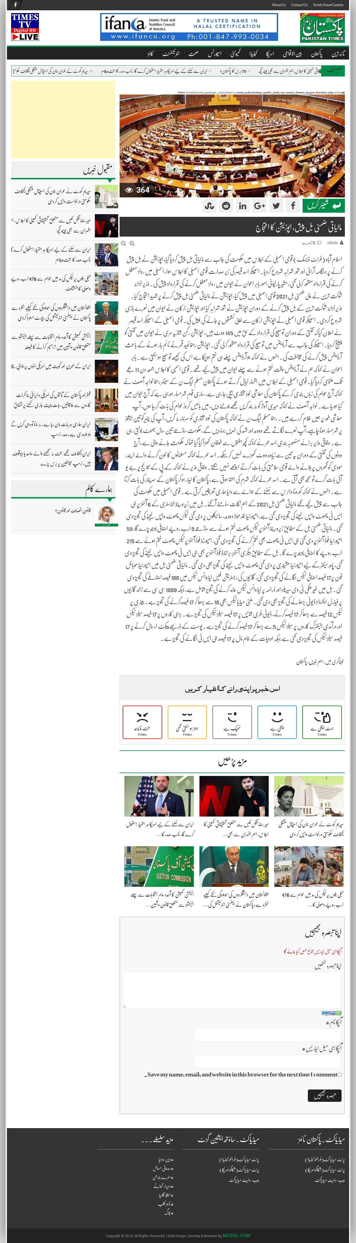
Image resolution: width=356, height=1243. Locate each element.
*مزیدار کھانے (164, 1186)
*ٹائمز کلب (166, 1204)
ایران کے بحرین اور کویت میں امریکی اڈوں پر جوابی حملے (50, 366)
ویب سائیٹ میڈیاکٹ (244, 1180)
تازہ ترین (338, 53)
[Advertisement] (63, 119)
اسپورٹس (214, 53)
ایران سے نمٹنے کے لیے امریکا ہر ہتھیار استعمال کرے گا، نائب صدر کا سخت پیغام (170, 71)
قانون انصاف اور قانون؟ (73, 510)
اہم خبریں (316, 661)
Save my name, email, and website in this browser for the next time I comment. (240, 1074)
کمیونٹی (235, 53)
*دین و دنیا (166, 1160)
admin (332, 243)
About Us (278, 4)
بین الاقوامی (292, 53)
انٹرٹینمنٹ (170, 53)
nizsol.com (236, 1235)
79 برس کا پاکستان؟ (249, 71)
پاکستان (316, 53)
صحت (193, 53)
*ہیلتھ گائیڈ (166, 1195)
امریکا (270, 53)
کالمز (151, 53)
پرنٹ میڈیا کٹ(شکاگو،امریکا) (239, 1170)
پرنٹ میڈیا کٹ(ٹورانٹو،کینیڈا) (239, 1160)
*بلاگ (169, 1213)
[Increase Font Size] (132, 243)
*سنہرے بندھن (163, 1177)
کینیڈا (253, 53)
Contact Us (299, 4)
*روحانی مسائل (163, 1168)
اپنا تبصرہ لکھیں (328, 965)
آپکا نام (334, 1022)
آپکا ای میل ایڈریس (322, 1048)
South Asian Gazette (328, 4)
